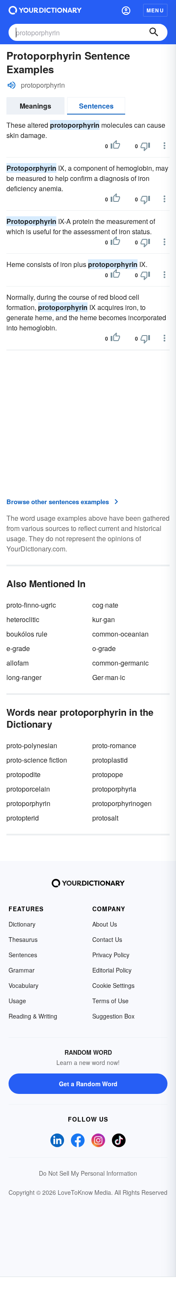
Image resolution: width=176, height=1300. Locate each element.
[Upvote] (115, 146)
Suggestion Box (113, 1016)
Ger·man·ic (108, 677)
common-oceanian (120, 634)
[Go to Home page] (45, 10)
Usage (17, 1000)
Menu (155, 10)
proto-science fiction (36, 760)
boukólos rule (26, 634)
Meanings (35, 106)
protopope (107, 774)
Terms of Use (110, 1000)
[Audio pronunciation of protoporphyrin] (11, 85)
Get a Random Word (88, 1083)
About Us (104, 924)
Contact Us (107, 939)
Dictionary (22, 924)
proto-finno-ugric (31, 605)
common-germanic (120, 663)
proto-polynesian (31, 745)
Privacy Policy (110, 954)
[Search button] (154, 32)
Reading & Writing (33, 1016)
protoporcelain (28, 789)
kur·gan (103, 619)
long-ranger (23, 677)
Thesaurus (23, 939)
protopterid (22, 818)
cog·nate (105, 605)
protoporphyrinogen (122, 803)
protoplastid (110, 760)
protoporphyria (114, 789)
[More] (164, 146)
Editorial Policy (112, 970)
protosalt (105, 818)
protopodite (23, 774)
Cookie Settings (113, 985)
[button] (126, 10)
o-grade (104, 648)
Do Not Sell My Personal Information (88, 1173)
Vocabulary (23, 985)
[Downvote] (145, 146)
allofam (17, 663)
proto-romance (114, 745)
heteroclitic (22, 619)
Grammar (22, 970)
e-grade (18, 648)
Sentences (96, 106)
